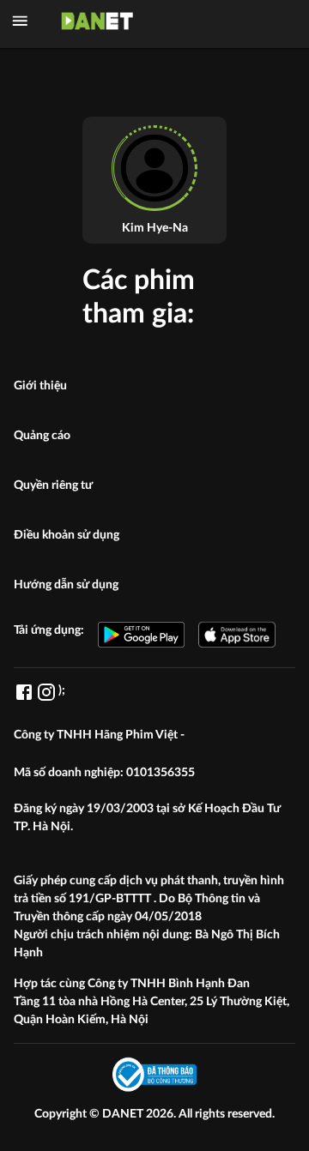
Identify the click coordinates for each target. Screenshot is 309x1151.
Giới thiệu (40, 386)
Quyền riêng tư (53, 485)
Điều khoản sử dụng (66, 535)
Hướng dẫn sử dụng (66, 585)
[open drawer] (20, 21)
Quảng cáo (42, 436)
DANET (124, 1114)
